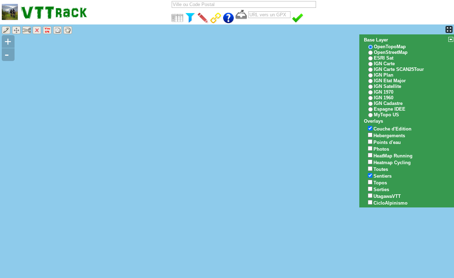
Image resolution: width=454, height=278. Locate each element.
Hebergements (389, 135)
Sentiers (382, 176)
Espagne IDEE (389, 109)
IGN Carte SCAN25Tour (399, 69)
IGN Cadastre (388, 103)
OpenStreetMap (391, 52)
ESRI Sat (383, 58)
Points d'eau (387, 142)
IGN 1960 (383, 97)
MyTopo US (386, 114)
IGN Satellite (387, 86)
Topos (380, 182)
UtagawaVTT (387, 196)
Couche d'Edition (392, 129)
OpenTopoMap (390, 46)
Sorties (381, 189)
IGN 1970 (383, 92)
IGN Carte (384, 63)
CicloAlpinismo (390, 203)
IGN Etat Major (390, 80)
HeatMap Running (393, 156)
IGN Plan (383, 75)
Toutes (380, 169)
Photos (381, 149)
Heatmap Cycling (392, 162)
